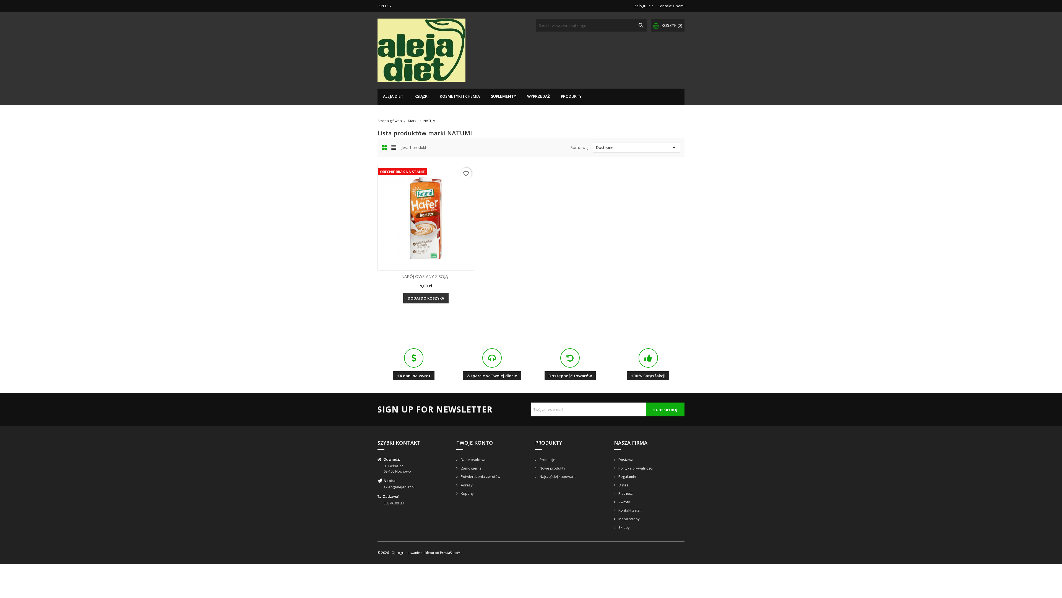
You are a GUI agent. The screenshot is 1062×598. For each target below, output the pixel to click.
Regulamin (627, 476)
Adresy (466, 485)
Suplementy (503, 96)
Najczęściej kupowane (558, 476)
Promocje (547, 459)
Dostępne (636, 147)
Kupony (467, 493)
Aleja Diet (393, 96)
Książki (422, 96)
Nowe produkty (552, 468)
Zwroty (624, 501)
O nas (623, 485)
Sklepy (624, 527)
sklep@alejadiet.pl (399, 486)
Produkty (571, 96)
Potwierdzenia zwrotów (480, 476)
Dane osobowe (473, 459)
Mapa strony (629, 518)
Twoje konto (474, 442)
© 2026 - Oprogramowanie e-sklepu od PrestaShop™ (419, 552)
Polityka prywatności (635, 468)
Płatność (625, 493)
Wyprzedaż (538, 96)
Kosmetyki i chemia (460, 96)
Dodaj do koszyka (426, 298)
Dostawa (625, 459)
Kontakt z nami (671, 5)
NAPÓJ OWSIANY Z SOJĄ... (425, 276)
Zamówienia (470, 468)
